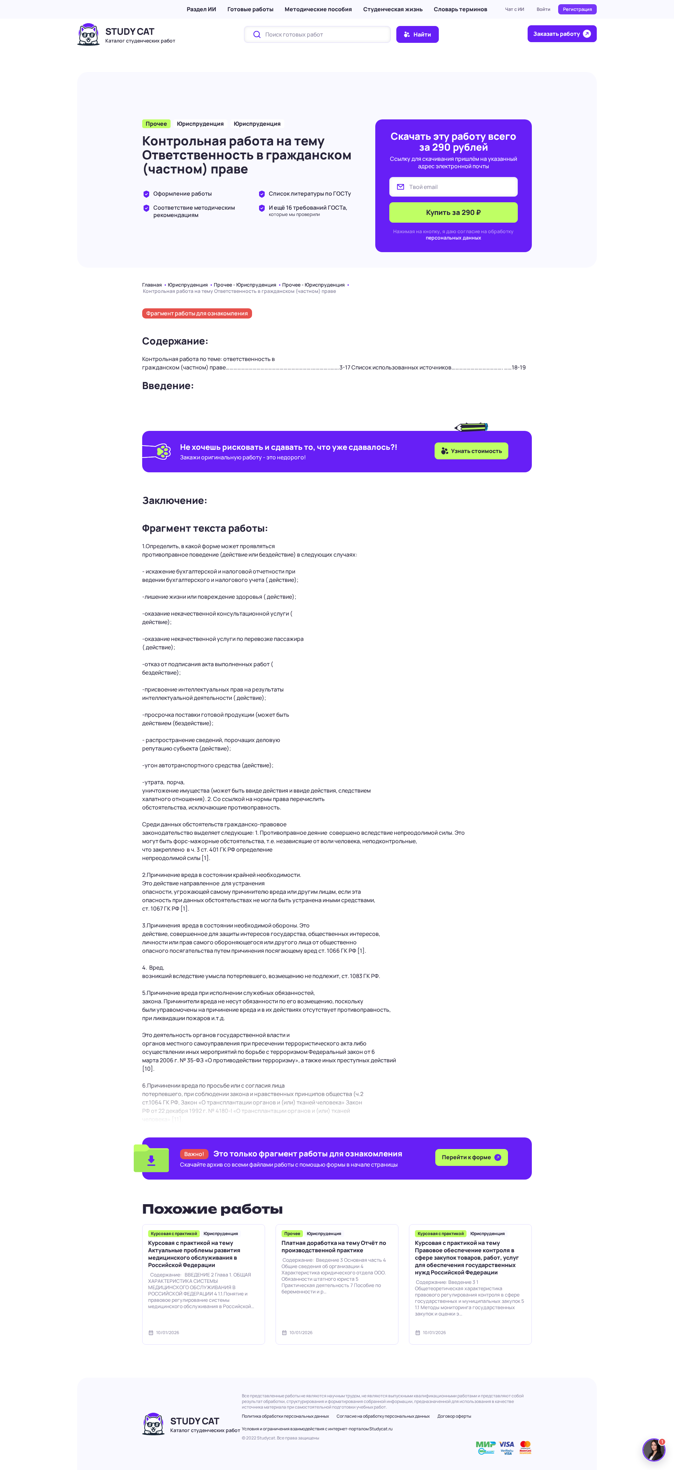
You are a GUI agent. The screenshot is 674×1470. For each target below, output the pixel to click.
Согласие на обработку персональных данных (383, 1416)
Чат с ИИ (514, 9)
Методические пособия (318, 9)
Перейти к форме (467, 1157)
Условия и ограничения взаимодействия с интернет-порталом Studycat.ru (317, 1429)
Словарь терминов (460, 9)
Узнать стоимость (476, 451)
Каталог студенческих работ (140, 40)
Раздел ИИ (201, 9)
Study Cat (129, 31)
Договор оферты (454, 1416)
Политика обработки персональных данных (285, 1416)
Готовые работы (250, 9)
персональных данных (453, 237)
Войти (543, 9)
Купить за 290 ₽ (453, 212)
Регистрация (577, 9)
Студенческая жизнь (393, 9)
